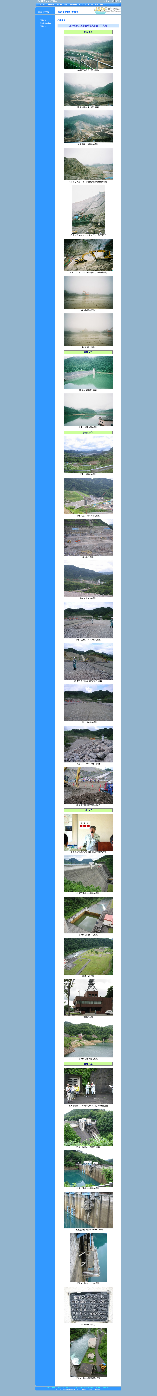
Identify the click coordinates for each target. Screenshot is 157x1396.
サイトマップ (107, 1)
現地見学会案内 (45, 23)
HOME (118, 1)
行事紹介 (43, 20)
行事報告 (43, 26)
